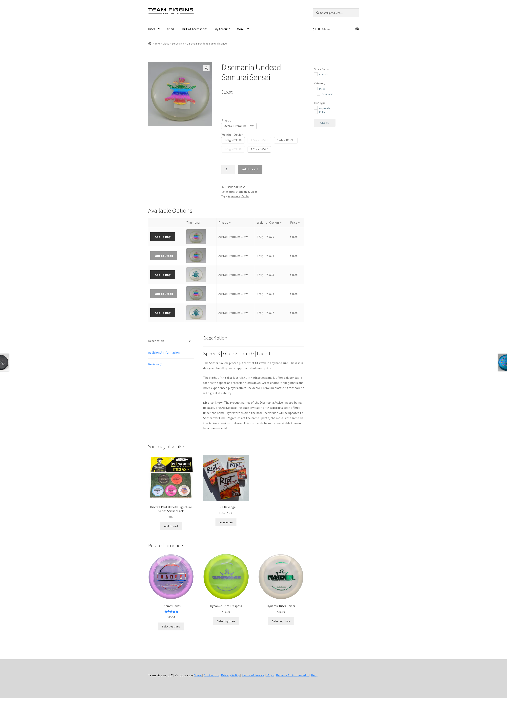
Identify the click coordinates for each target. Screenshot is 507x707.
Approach (234, 196)
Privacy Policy (230, 675)
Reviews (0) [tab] (155, 364)
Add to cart (250, 169)
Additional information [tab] (164, 352)
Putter (245, 196)
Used (170, 29)
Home (156, 43)
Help (314, 675)
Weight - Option (232, 135)
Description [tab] (156, 341)
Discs (151, 29)
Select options (171, 626)
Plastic (226, 120)
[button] (206, 68)
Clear (324, 123)
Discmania (178, 43)
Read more (226, 522)
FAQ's (270, 675)
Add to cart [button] (171, 526)
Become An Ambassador (292, 675)
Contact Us (211, 675)
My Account (222, 29)
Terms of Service (253, 675)
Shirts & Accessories (194, 29)
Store (198, 675)
